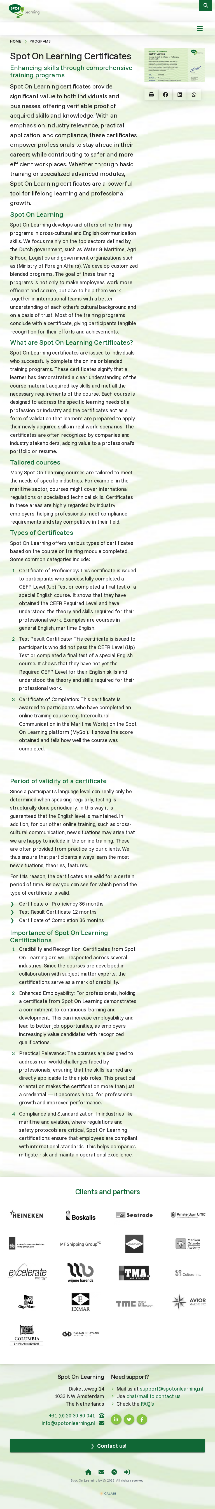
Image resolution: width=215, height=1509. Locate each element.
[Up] (114, 1472)
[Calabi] (107, 1491)
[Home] (88, 1472)
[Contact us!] (101, 1472)
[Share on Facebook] (166, 94)
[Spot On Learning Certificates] (25, 11)
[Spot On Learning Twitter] (129, 1419)
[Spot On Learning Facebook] (142, 1419)
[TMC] (134, 1303)
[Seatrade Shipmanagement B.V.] (134, 1215)
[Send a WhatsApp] (194, 94)
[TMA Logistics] (134, 1273)
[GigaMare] (27, 1302)
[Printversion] (151, 94)
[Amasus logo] (134, 1244)
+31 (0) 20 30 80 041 (72, 1415)
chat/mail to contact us (154, 1396)
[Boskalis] (80, 1215)
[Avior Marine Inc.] (188, 1302)
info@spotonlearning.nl (69, 1423)
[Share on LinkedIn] (180, 94)
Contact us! (111, 1445)
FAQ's (147, 1404)
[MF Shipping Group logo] (80, 1244)
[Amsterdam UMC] (188, 1215)
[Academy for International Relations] (27, 1244)
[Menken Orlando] (188, 1244)
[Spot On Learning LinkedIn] (116, 1419)
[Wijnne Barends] (80, 1273)
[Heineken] (27, 1213)
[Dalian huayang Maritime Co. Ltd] (80, 1334)
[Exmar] (80, 1302)
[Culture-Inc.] (188, 1273)
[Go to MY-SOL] (127, 1472)
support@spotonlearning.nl (171, 1389)
